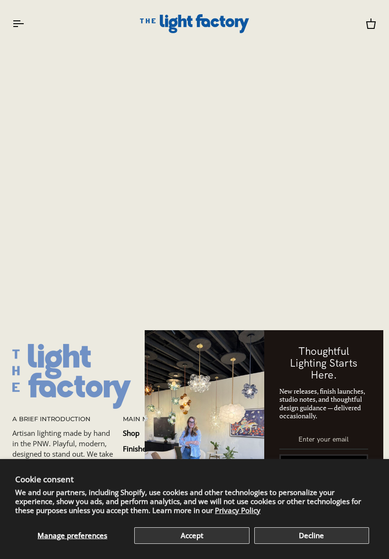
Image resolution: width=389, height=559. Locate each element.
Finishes (136, 448)
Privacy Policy (237, 510)
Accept (192, 535)
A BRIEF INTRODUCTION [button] (51, 419)
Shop (131, 433)
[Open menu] (26, 23)
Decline (311, 535)
